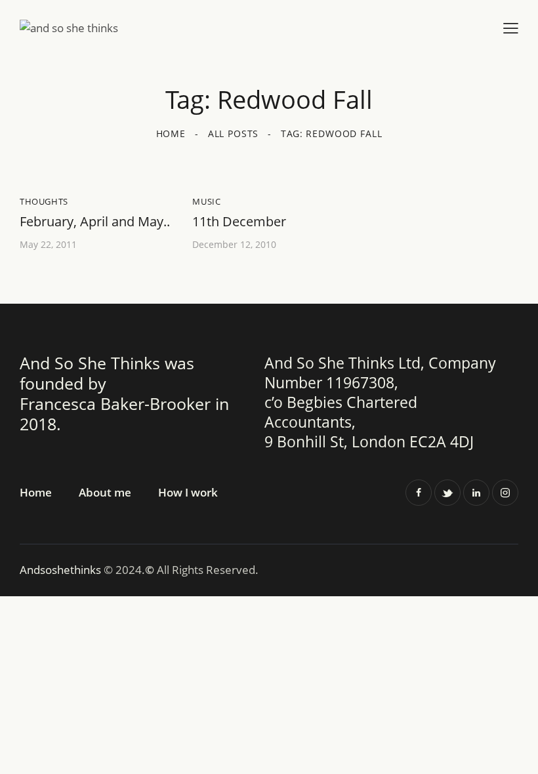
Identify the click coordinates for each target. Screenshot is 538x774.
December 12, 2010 (234, 244)
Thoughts (44, 201)
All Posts (233, 133)
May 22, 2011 (48, 244)
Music (206, 201)
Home (171, 133)
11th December (239, 221)
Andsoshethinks (62, 569)
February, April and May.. (95, 221)
